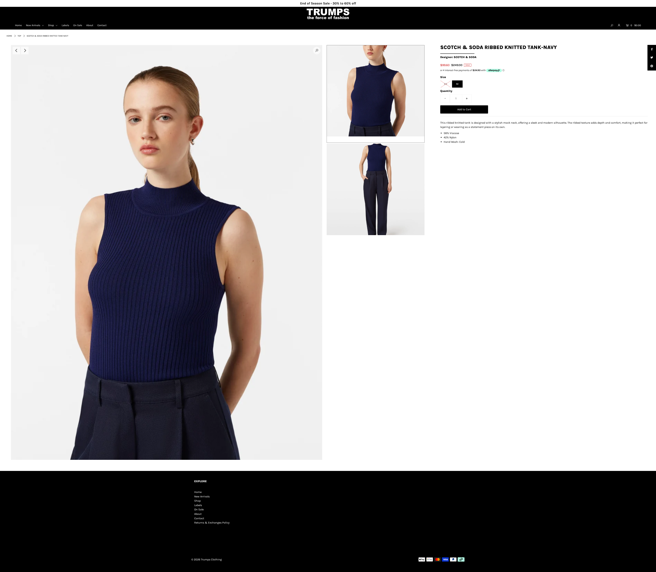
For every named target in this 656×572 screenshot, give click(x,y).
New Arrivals (33, 25)
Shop (51, 25)
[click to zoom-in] (316, 50)
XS (445, 84)
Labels (65, 25)
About (89, 25)
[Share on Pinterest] (651, 66)
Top (19, 36)
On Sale (77, 25)
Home (18, 25)
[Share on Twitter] (651, 57)
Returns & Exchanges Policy (211, 522)
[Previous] (16, 50)
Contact (102, 25)
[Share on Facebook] (651, 49)
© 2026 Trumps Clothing (206, 559)
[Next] (25, 50)
